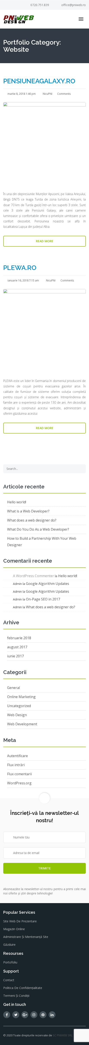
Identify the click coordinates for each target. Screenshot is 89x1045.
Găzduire (9, 944)
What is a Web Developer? (28, 511)
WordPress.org (19, 783)
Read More (44, 241)
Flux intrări (16, 764)
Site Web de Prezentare (20, 921)
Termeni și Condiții (16, 996)
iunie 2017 (15, 656)
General (13, 687)
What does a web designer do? (31, 520)
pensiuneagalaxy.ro (39, 81)
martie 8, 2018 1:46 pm (21, 94)
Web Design (17, 715)
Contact (8, 980)
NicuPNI (47, 94)
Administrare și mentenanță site (25, 937)
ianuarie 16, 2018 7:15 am (23, 280)
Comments (64, 94)
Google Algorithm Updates (47, 583)
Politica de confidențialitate (22, 988)
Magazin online (14, 929)
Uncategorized (19, 705)
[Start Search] (81, 468)
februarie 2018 (19, 638)
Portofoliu (10, 962)
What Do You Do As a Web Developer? (38, 529)
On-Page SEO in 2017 (43, 599)
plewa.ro (19, 267)
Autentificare (17, 755)
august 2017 (17, 647)
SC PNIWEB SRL (62, 1035)
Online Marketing (21, 696)
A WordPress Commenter (33, 575)
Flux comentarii (19, 774)
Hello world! (16, 502)
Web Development (22, 724)
